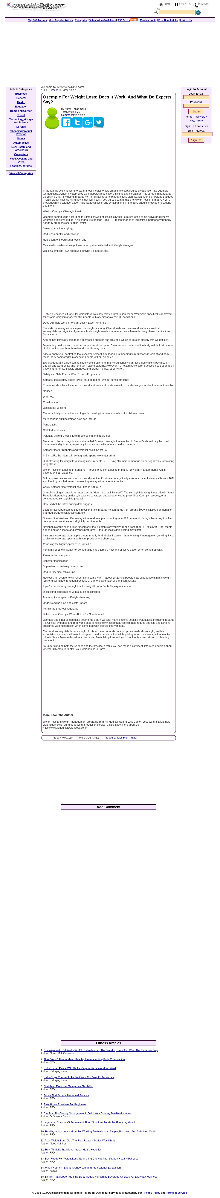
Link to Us (186, 20)
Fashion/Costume (21, 165)
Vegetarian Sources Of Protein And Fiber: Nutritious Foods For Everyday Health (90, 1122)
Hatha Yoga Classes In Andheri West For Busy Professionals (79, 1077)
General (21, 98)
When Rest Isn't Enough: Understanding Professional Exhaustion (83, 1167)
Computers (21, 154)
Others (21, 138)
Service (21, 126)
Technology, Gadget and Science (21, 121)
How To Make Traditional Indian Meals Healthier (73, 1149)
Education (21, 106)
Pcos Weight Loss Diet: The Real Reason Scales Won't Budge (81, 1140)
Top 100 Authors (37, 20)
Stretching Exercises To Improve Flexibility (68, 1086)
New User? (196, 121)
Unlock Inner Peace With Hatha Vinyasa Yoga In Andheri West (80, 1068)
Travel (21, 115)
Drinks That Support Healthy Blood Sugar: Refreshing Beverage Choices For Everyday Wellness (101, 1176)
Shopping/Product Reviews (21, 133)
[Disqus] (108, 869)
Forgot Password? (196, 116)
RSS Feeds (124, 20)
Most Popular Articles (61, 20)
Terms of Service (176, 1192)
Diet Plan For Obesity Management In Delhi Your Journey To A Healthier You (88, 1113)
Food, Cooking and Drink (21, 160)
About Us (185, 4)
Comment (67, 115)
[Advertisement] (110, 53)
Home (167, 4)
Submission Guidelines (102, 20)
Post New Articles (168, 20)
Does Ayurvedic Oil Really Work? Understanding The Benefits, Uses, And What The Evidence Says (101, 1050)
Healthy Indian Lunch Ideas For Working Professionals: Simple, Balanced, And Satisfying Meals (100, 1131)
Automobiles (21, 142)
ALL (43, 90)
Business (21, 93)
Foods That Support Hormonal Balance (66, 1095)
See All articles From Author (121, 737)
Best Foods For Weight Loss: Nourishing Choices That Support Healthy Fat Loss (91, 1158)
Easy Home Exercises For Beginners (65, 1104)
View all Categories (21, 173)
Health (21, 102)
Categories (81, 20)
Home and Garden (21, 110)
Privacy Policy (151, 1192)
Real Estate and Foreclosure (21, 149)
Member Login (148, 20)
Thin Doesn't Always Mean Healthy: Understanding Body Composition (84, 1059)
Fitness (54, 90)
